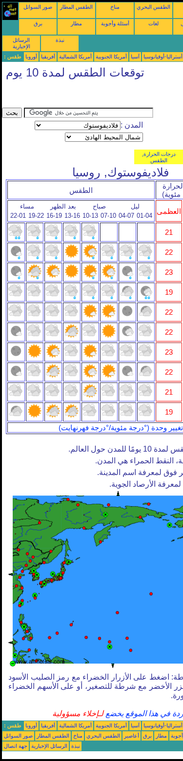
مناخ (115, 7)
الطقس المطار (76, 7)
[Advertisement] (80, 95)
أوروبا (31, 56)
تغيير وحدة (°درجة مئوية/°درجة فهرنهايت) (121, 428)
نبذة (60, 40)
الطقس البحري (153, 7)
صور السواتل (37, 7)
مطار (76, 23)
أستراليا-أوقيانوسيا (163, 56)
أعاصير (131, 736)
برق (38, 23)
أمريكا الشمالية (75, 56)
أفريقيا (48, 56)
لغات (153, 23)
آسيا (135, 56)
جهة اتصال (15, 746)
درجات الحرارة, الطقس (159, 157)
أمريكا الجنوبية (111, 56)
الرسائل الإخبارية (21, 43)
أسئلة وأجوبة (115, 23)
